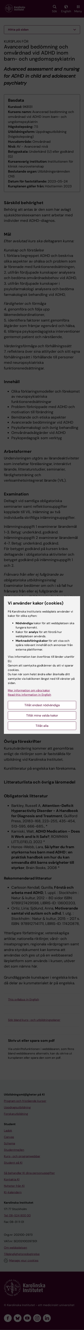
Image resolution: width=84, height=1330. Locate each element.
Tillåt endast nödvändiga (42, 705)
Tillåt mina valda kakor (42, 715)
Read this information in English (29, 695)
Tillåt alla (42, 726)
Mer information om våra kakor (29, 690)
